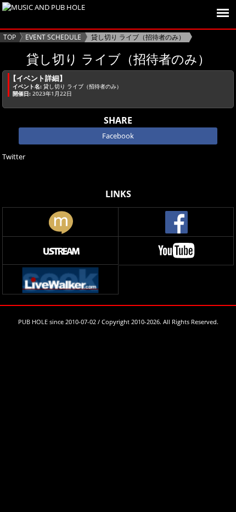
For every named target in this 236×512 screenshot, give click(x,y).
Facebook (118, 136)
